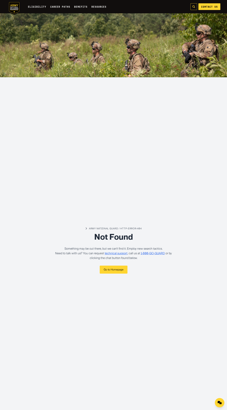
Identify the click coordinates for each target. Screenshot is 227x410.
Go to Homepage (113, 269)
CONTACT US (209, 6)
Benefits (80, 6)
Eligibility (37, 6)
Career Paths (60, 6)
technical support (116, 253)
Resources (98, 6)
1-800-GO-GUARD (153, 253)
